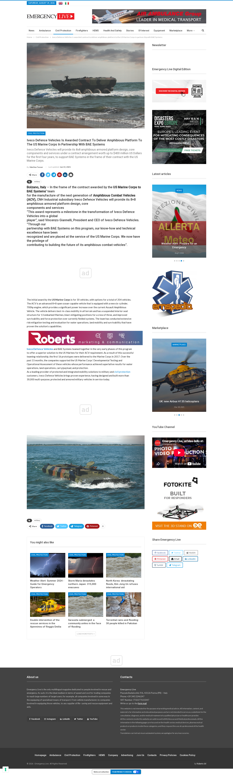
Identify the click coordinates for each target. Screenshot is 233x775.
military (37, 182)
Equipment (159, 30)
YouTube (93, 719)
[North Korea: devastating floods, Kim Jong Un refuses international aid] (123, 565)
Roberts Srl (201, 764)
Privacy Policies (168, 755)
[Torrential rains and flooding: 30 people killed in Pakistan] (123, 604)
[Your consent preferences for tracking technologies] (6, 769)
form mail (142, 703)
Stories (130, 30)
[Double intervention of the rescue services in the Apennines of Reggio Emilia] (47, 604)
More (189, 30)
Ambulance (45, 30)
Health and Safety (112, 30)
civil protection (122, 371)
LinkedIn (66, 719)
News (31, 30)
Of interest (143, 30)
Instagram (51, 719)
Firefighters (82, 30)
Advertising (127, 755)
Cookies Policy (187, 755)
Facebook (35, 719)
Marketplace (175, 30)
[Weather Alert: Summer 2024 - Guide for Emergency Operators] (47, 565)
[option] (179, 222)
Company (113, 755)
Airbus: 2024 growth (179, 401)
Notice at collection (101, 772)
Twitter (80, 719)
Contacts (152, 755)
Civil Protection (63, 30)
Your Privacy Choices (122, 772)
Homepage (40, 755)
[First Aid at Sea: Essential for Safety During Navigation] (179, 221)
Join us (140, 755)
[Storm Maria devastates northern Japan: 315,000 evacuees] (85, 565)
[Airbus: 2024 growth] (179, 375)
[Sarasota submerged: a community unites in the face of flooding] (85, 604)
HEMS (96, 30)
